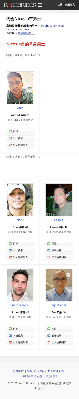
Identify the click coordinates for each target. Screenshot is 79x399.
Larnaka (23, 29)
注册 (60, 4)
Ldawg (58, 220)
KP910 (20, 220)
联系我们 (51, 376)
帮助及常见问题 (32, 376)
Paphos (46, 26)
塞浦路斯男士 (26, 33)
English (39, 388)
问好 (15, 131)
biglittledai (58, 305)
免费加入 (70, 4)
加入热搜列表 (20, 145)
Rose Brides (20, 5)
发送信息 (18, 138)
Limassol (58, 26)
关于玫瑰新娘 (55, 371)
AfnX (20, 107)
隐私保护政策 (35, 371)
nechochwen (20, 305)
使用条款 (18, 371)
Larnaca (11, 29)
